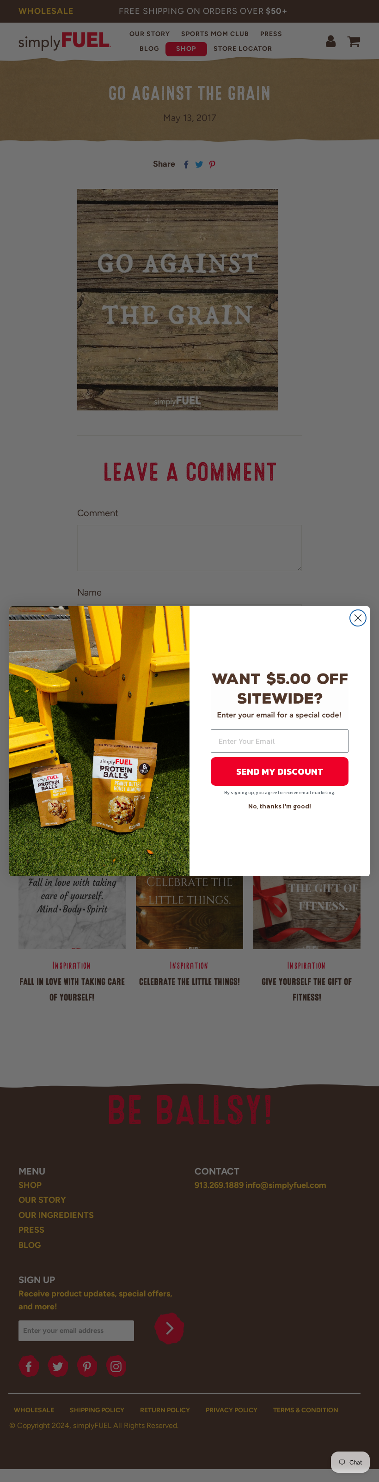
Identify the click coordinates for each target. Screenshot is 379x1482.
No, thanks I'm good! (279, 806)
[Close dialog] (358, 618)
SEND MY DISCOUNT (280, 771)
